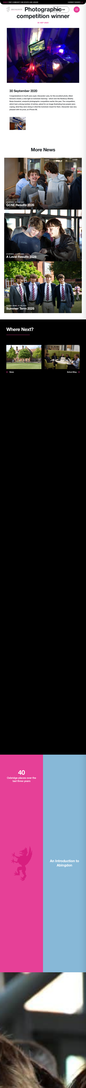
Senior (5, 2)
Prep (10, 2)
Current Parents (74, 2)
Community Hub (17, 2)
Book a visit (60, 9)
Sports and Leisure (31, 2)
